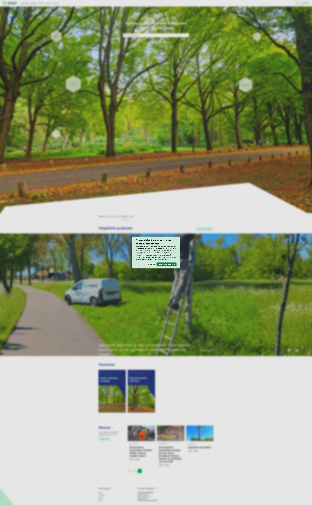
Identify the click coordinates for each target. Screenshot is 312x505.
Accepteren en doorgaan (166, 264)
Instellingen (151, 264)
